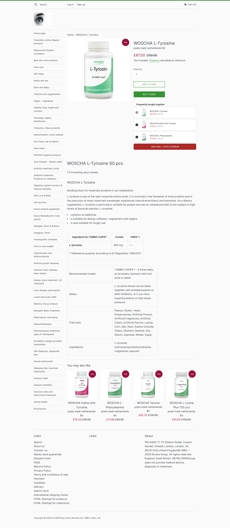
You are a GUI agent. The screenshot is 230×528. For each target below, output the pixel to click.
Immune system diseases (46, 263)
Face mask (39, 148)
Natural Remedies (43, 324)
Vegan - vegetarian (43, 101)
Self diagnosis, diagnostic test (47, 353)
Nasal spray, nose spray (46, 317)
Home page (40, 33)
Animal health (40, 402)
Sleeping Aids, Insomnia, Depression (46, 370)
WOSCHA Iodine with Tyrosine (163, 123)
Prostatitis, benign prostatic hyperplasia (48, 343)
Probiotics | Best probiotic (47, 128)
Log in (70, 4)
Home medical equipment (47, 209)
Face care (39, 67)
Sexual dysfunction (43, 361)
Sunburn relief (41, 378)
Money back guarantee (47, 454)
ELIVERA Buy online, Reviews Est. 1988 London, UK (76, 518)
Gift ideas (39, 73)
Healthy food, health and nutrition (46, 109)
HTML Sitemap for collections (51, 503)
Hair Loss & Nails (42, 195)
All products (40, 408)
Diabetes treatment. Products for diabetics (45, 177)
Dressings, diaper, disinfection (43, 120)
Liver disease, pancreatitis (47, 290)
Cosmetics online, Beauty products (46, 42)
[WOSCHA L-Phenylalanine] (115, 384)
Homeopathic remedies (45, 239)
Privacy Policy (42, 470)
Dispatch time (42, 458)
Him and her (40, 202)
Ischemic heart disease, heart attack (45, 272)
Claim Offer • (165, 146)
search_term (41, 490)
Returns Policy (42, 466)
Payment (39, 478)
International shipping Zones (51, 495)
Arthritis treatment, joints (46, 168)
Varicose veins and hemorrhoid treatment (45, 393)
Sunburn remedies (43, 385)
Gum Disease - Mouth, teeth (48, 161)
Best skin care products (46, 60)
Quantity (138, 69)
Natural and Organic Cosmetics (44, 52)
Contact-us (40, 450)
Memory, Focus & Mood (46, 303)
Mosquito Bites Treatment (47, 310)
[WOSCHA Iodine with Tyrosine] (81, 384)
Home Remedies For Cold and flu (46, 217)
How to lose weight (44, 246)
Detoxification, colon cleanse (48, 134)
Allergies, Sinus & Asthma (46, 226)
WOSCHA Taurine (148, 403)
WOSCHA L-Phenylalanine (161, 136)
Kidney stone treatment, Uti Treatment (48, 282)
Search (38, 442)
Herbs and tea (41, 80)
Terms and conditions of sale (51, 474)
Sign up (81, 4)
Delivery (39, 486)
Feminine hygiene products (47, 155)
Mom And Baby (41, 87)
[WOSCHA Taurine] (148, 384)
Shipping (154, 60)
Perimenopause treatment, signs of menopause (47, 332)
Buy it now (149, 94)
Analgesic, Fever (42, 232)
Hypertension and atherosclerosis (43, 255)
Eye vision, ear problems (46, 141)
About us (39, 446)
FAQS (37, 462)
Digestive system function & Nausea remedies (48, 187)
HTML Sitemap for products (50, 499)
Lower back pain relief (45, 297)
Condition (39, 482)
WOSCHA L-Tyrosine (158, 111)
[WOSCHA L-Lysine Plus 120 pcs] (181, 384)
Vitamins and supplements (47, 94)
